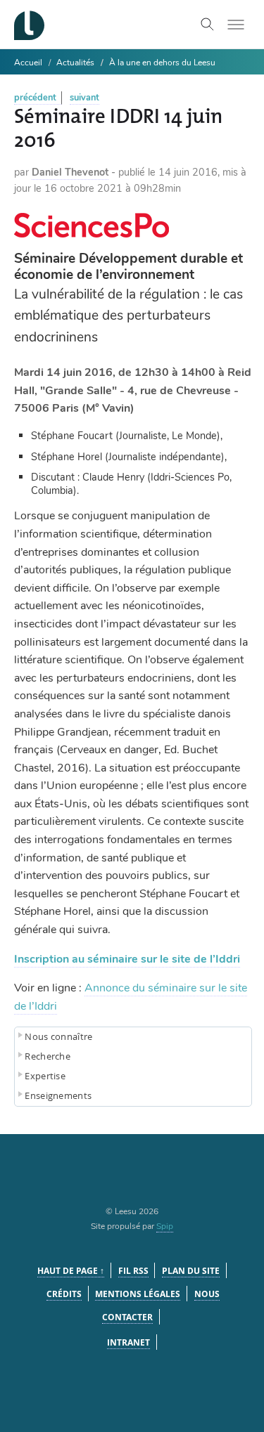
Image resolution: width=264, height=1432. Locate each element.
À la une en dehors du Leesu (162, 62)
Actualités (75, 62)
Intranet (128, 1342)
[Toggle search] (208, 25)
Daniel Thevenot (70, 172)
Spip (164, 1226)
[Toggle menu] (236, 25)
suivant (84, 97)
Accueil (28, 62)
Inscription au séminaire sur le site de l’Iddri (127, 959)
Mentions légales (137, 1294)
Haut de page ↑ (70, 1271)
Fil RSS (133, 1271)
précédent (35, 97)
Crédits (64, 1294)
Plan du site (191, 1271)
